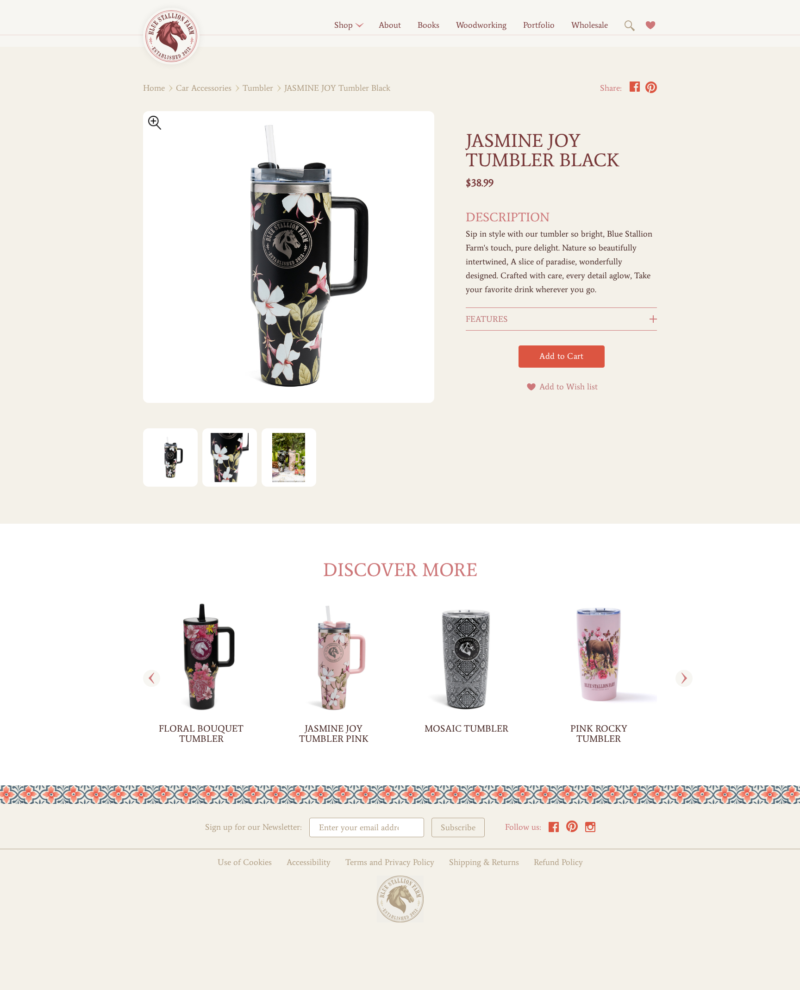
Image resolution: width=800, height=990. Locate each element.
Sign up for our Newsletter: (253, 827)
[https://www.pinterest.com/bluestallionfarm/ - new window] (572, 829)
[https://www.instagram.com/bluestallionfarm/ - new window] (590, 829)
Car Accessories (203, 88)
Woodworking (481, 25)
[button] (343, 25)
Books (428, 25)
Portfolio (539, 25)
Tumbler (258, 88)
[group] (201, 678)
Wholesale (589, 25)
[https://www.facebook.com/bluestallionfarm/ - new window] (554, 829)
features (487, 319)
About (390, 25)
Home (154, 88)
